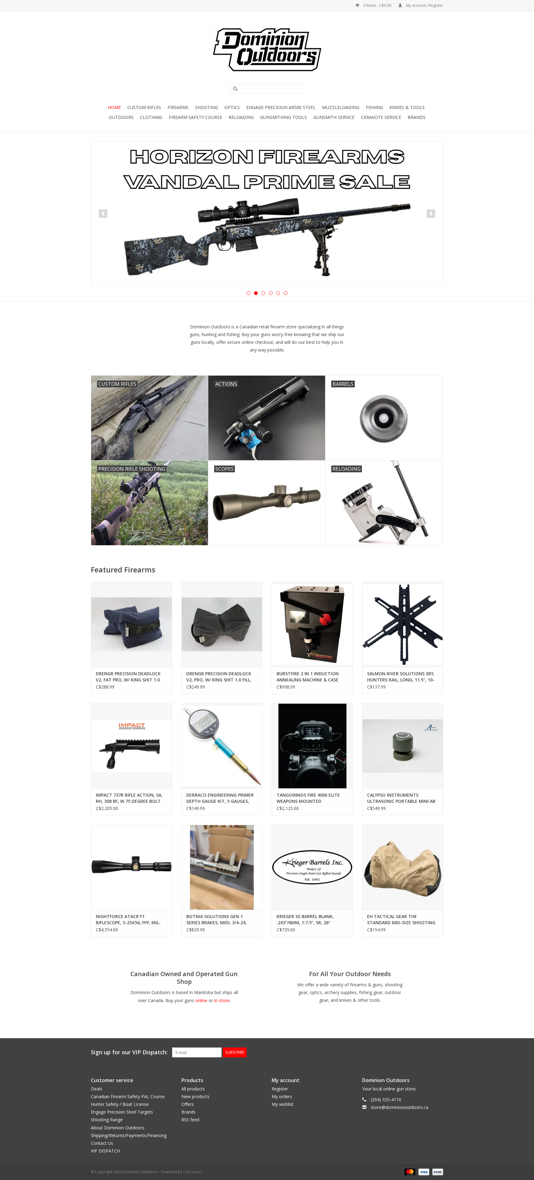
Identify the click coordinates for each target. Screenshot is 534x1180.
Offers (187, 1104)
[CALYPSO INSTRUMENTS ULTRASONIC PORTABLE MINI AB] (402, 745)
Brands (417, 117)
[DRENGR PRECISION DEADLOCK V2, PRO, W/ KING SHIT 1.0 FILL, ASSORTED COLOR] (222, 624)
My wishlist (283, 1104)
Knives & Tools (407, 107)
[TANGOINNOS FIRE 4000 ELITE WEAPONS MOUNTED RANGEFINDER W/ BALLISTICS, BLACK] (312, 745)
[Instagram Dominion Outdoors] (438, 1052)
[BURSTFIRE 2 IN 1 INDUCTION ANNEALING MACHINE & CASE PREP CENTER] (312, 624)
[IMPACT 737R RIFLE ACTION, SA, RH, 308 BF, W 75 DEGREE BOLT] (131, 745)
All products (193, 1089)
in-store (222, 1000)
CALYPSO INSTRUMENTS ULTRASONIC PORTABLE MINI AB (401, 798)
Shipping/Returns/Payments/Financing (129, 1135)
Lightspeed (193, 1171)
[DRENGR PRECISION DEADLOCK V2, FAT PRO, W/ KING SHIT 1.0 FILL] (131, 624)
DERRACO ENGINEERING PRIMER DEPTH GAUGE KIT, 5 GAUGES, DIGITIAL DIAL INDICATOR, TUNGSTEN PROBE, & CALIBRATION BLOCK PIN (220, 798)
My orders (282, 1096)
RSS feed (190, 1120)
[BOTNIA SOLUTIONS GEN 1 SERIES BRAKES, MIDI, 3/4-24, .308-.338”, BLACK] (222, 867)
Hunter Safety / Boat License (120, 1104)
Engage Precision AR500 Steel (281, 107)
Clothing (151, 117)
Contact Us (102, 1143)
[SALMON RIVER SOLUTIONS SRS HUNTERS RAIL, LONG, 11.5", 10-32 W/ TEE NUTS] (402, 624)
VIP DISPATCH (105, 1151)
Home (114, 107)
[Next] (431, 213)
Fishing (374, 107)
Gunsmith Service (333, 117)
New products (195, 1096)
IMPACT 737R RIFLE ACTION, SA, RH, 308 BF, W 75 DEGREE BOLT (129, 798)
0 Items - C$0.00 (377, 5)
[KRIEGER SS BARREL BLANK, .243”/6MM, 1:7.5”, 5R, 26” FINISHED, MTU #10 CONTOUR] (312, 867)
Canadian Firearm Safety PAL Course (128, 1096)
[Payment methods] (409, 1171)
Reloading (241, 117)
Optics (232, 107)
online (201, 1000)
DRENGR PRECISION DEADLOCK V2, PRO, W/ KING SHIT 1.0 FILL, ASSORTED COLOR (218, 677)
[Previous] (103, 213)
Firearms (178, 107)
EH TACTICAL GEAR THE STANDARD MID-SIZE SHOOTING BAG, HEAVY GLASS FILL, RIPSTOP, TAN (402, 919)
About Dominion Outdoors (117, 1128)
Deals (96, 1089)
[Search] (233, 89)
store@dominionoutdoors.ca (399, 1107)
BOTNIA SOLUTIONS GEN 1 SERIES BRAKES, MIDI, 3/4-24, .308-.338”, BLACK (216, 919)
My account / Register (424, 5)
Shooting (206, 107)
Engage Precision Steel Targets (122, 1112)
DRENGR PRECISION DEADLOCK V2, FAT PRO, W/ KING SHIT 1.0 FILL (128, 677)
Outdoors (121, 117)
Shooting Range (107, 1120)
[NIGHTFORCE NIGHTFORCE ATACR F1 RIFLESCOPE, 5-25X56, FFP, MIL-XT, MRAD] (131, 867)
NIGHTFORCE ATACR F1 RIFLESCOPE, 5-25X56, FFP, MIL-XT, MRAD (128, 919)
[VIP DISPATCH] (267, 212)
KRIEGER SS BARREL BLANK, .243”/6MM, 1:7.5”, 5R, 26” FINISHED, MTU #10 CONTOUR (309, 919)
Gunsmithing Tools (283, 117)
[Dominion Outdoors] (267, 50)
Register (280, 1089)
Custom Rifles (144, 107)
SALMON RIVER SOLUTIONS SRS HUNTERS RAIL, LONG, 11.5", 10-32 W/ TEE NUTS (400, 677)
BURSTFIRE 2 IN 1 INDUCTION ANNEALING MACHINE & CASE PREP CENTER (308, 677)
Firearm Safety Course (195, 117)
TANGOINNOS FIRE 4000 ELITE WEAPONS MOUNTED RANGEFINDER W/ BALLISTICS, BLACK (308, 798)
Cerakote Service (381, 117)
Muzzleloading (340, 107)
